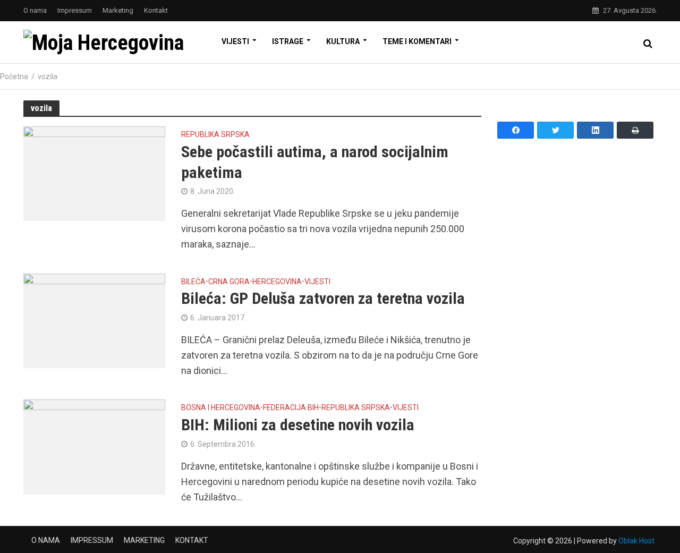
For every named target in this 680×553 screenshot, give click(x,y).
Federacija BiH (291, 408)
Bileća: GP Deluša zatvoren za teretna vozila (323, 298)
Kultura (343, 41)
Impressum (74, 10)
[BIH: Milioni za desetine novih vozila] (94, 446)
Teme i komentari (417, 41)
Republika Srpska (215, 135)
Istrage (287, 41)
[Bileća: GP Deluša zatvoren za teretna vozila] (94, 320)
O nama (35, 10)
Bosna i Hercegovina (220, 408)
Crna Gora (229, 282)
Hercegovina (277, 282)
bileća (193, 282)
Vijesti (235, 41)
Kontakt (156, 10)
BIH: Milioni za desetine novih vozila (297, 424)
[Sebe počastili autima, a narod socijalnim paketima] (94, 172)
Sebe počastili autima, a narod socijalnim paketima (314, 162)
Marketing (118, 10)
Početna (14, 76)
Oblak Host (636, 541)
